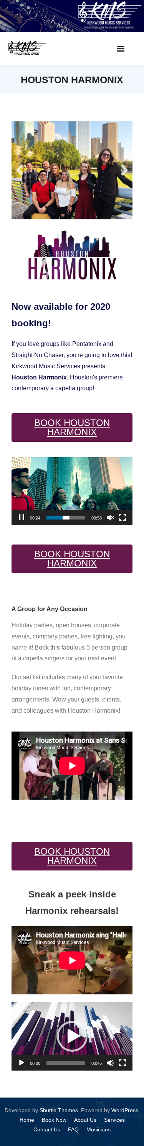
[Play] (21, 1058)
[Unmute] (110, 513)
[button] (72, 1031)
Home (27, 1115)
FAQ (73, 1125)
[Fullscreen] (122, 513)
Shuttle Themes (59, 1106)
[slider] (65, 513)
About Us (85, 1115)
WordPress (124, 1106)
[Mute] (110, 1058)
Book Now (54, 1115)
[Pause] (21, 513)
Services (114, 1115)
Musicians (98, 1125)
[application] (72, 487)
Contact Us (46, 1125)
